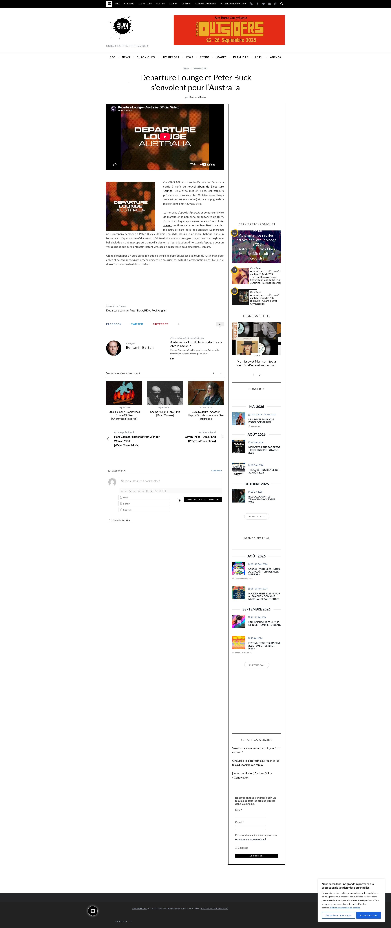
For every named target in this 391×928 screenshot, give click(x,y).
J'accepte (242, 848)
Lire (172, 359)
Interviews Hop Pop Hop (233, 4)
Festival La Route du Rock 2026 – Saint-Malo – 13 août (256, 363)
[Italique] (126, 491)
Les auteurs (145, 4)
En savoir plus (257, 516)
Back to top (121, 922)
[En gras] (122, 491)
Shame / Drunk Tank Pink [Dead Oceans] (165, 413)
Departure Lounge (117, 310)
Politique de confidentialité (250, 839)
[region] (351, 900)
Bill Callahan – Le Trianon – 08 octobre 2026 (261, 499)
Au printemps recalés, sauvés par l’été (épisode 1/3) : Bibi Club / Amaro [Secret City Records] (265, 299)
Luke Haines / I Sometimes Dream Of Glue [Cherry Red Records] (124, 415)
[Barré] (134, 491)
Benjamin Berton (197, 96)
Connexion (216, 470)
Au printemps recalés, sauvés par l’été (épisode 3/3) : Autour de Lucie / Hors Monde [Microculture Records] (256, 246)
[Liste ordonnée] (139, 491)
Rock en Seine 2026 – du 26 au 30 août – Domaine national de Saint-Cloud (264, 596)
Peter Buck (136, 310)
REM (147, 310)
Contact (186, 4)
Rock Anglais (159, 310)
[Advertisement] (165, 287)
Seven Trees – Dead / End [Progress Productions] (200, 437)
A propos (129, 4)
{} (160, 491)
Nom (238, 810)
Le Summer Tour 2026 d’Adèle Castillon (261, 420)
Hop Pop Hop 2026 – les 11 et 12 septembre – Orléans (264, 623)
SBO (117, 4)
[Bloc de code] (152, 491)
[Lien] (156, 491)
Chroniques (256, 230)
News (186, 68)
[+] (164, 491)
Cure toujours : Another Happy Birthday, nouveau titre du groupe (206, 415)
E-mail (239, 822)
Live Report (257, 355)
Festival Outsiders (206, 4)
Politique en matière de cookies (345, 907)
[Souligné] (130, 491)
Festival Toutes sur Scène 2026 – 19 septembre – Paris (264, 646)
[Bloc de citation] (147, 491)
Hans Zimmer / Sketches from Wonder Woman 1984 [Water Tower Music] (137, 439)
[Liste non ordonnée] (143, 491)
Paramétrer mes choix (338, 915)
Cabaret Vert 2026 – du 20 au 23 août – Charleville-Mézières (264, 571)
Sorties (160, 4)
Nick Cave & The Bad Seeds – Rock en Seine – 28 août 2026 (264, 450)
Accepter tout (368, 915)
